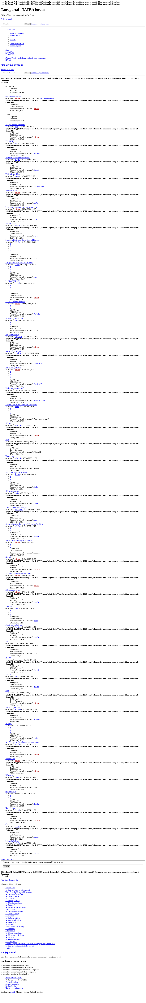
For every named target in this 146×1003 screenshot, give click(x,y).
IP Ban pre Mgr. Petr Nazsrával (16, 473)
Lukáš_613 (19, 353)
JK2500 (8, 658)
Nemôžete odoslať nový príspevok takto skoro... (22, 742)
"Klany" (8, 724)
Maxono (37, 153)
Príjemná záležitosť (12, 841)
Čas (6, 825)
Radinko (37, 314)
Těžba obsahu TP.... (12, 174)
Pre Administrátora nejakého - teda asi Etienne (22, 240)
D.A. (36, 203)
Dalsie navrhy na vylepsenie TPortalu (19, 540)
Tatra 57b (8, 606)
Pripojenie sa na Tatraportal (15, 125)
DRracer (37, 569)
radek (17, 176)
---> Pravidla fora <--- (13, 96)
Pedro (36, 487)
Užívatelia (9, 775)
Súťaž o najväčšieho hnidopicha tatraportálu (21, 405)
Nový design (10, 808)
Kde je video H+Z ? (12, 707)
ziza (35, 277)
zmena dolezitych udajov (14, 351)
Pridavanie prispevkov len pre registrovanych (21, 207)
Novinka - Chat (11, 191)
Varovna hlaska (11, 223)
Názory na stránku (12, 64)
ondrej (17, 407)
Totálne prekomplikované (14, 388)
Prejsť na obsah (6, 19)
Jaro (16, 127)
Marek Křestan (39, 400)
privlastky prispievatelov (14, 318)
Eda (35, 520)
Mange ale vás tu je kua (13, 625)
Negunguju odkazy (12, 335)
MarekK (18, 425)
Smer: (54, 862)
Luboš (36, 170)
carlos (36, 738)
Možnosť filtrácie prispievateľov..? (17, 158)
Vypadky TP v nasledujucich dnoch (18, 573)
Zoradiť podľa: (27, 862)
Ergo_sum (18, 226)
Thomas (18, 709)
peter (16, 608)
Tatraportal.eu (10, 456)
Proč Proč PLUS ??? (12, 281)
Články (8, 423)
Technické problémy (46, 98)
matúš (17, 676)
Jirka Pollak (19, 510)
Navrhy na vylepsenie (13, 368)
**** (7, 691)
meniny (8, 674)
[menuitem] (17, 33)
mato (16, 320)
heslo (7, 440)
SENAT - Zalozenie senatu (15, 302)
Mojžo (17, 160)
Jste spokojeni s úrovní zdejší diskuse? (19, 263)
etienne (17, 98)
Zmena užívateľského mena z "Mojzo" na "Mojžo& (24, 524)
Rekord (8, 557)
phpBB (12, 992)
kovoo (36, 236)
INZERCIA (9, 141)
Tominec (37, 720)
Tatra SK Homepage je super (15, 508)
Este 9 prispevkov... (12, 590)
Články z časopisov (12, 491)
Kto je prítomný (8, 952)
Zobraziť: (6, 862)
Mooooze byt (10, 759)
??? (6, 641)
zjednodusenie (10, 792)
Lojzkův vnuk (39, 186)
